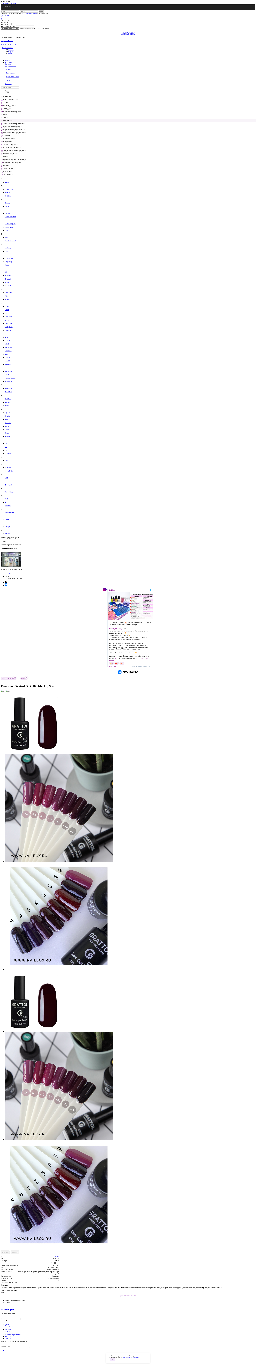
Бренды (7, 60)
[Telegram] (6, 1321)
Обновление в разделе (8, 3)
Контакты (8, 84)
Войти (7, 1324)
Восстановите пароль (29, 13)
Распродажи (10, 73)
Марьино (11, 52)
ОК (112, 1359)
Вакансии (8, 1336)
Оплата (7, 1331)
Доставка (8, 64)
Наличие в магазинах (129, 1296)
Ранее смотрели (7, 1309)
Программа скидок (12, 77)
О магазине (9, 1338)
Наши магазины (7, 48)
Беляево (11, 50)
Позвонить (4, 44)
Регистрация (5, 15)
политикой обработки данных (131, 1357)
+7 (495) (7, 41)
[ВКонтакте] (2, 1321)
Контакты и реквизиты (12, 1335)
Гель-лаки (12, 678)
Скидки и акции (10, 66)
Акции (8, 69)
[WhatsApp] (8, 1321)
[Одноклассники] (4, 1321)
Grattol (24, 678)
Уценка (8, 80)
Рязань (10, 53)
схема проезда (6, 573)
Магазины (8, 62)
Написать (13, 44)
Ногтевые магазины (11, 1333)
